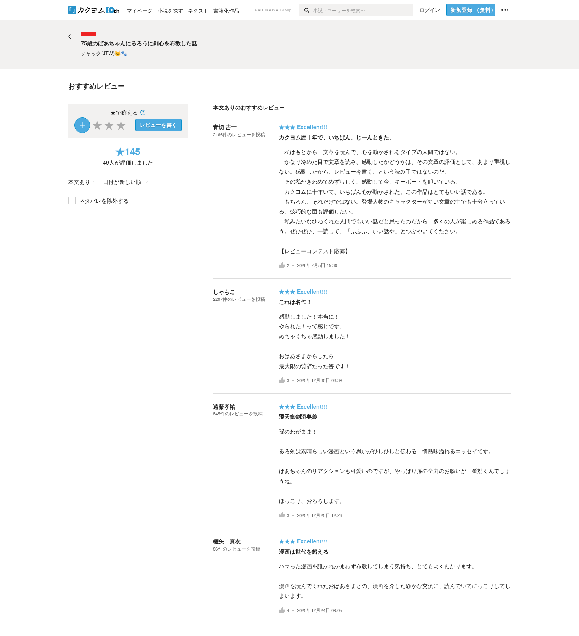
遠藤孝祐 (224, 406)
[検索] (306, 10)
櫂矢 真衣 (227, 541)
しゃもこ (224, 291)
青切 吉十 (225, 127)
